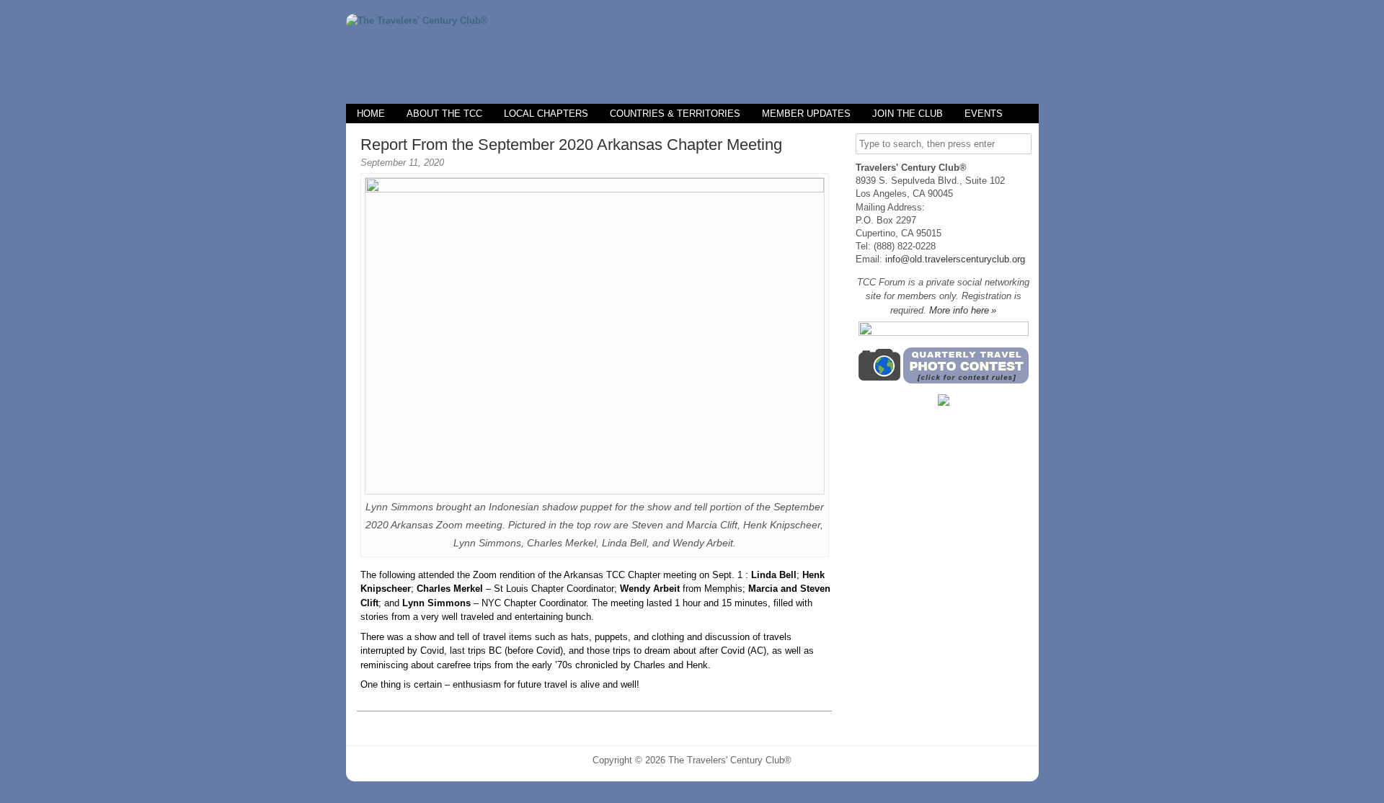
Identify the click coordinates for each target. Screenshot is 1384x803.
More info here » (962, 310)
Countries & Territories (675, 113)
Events (983, 113)
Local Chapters (546, 113)
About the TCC (444, 113)
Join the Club (907, 113)
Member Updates (806, 113)
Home (371, 113)
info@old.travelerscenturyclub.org (955, 259)
